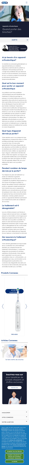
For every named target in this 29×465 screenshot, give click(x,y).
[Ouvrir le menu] (26, 2)
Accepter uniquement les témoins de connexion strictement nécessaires (14, 456)
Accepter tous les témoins (14, 451)
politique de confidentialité (15, 440)
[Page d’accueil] (5, 3)
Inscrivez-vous (14, 387)
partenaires (4, 429)
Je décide (14, 461)
